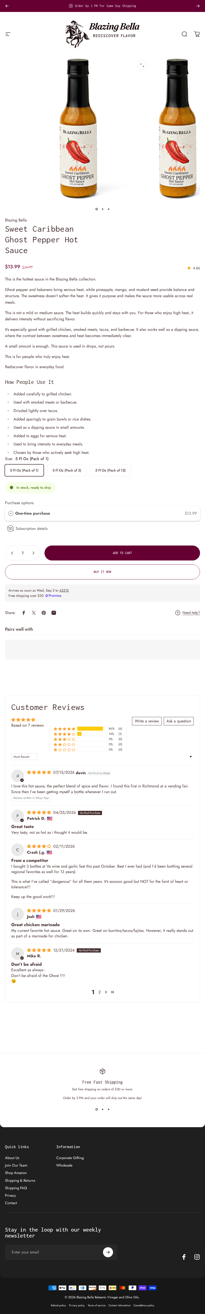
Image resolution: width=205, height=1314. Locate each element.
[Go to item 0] (97, 209)
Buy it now (102, 572)
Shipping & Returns (20, 1180)
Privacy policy (77, 1305)
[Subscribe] (108, 1252)
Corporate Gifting (70, 1158)
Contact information (119, 1305)
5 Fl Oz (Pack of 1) (24, 470)
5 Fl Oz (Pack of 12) (110, 470)
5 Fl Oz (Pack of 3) (66, 470)
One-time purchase (32, 513)
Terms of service (97, 1305)
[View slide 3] (109, 1109)
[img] (39, 772)
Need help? (191, 613)
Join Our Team (16, 1165)
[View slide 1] (97, 1109)
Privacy (10, 1195)
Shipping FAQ (16, 1188)
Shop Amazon (16, 1173)
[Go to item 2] (103, 209)
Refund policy (58, 1305)
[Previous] (7, 6)
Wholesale (64, 1165)
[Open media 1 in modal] (142, 65)
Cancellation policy (144, 1305)
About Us (12, 1158)
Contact (11, 1203)
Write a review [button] (147, 721)
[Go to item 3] (109, 209)
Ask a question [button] (178, 721)
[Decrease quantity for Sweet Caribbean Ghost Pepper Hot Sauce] (11, 553)
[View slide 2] (103, 1109)
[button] (64, 729)
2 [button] (99, 992)
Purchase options (19, 503)
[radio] (10, 513)
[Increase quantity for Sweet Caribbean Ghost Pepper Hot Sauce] (34, 553)
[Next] (198, 6)
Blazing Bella (16, 220)
